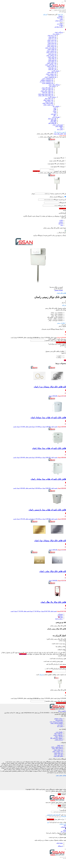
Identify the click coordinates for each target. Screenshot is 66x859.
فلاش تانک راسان (58, 133)
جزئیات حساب (59, 20)
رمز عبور (63, 814)
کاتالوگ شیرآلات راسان (56, 723)
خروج (61, 22)
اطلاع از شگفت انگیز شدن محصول (54, 351)
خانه (65, 133)
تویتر (61, 225)
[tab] (31, 614)
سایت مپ (60, 724)
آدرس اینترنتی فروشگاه (59, 199)
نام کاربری (62, 810)
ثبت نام (45, 14)
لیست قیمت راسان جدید (56, 721)
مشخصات (60, 615)
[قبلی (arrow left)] (65, 858)
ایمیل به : (58, 356)
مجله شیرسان (59, 720)
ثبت (65, 360)
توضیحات (60, 614)
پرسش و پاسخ (59, 618)
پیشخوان (60, 16)
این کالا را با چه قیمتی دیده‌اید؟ (58, 193)
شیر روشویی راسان (57, 751)
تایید (59, 794)
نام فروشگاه (62, 202)
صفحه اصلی (59, 843)
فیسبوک (60, 223)
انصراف (63, 794)
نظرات (61, 25)
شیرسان (41, 674)
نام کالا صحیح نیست (59, 158)
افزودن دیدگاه (23, 654)
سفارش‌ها (60, 17)
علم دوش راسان (58, 754)
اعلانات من (60, 23)
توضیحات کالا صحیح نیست (57, 166)
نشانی (61, 19)
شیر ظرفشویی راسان (57, 747)
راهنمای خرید (59, 732)
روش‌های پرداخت (58, 735)
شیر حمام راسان (58, 753)
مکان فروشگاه (62, 205)
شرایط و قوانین (59, 739)
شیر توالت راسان (58, 750)
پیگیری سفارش (58, 26)
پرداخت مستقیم (58, 718)
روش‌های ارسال (58, 733)
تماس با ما (60, 726)
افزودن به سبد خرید (61, 342)
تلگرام (61, 220)
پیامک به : (58, 357)
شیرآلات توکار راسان (57, 748)
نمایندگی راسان (59, 736)
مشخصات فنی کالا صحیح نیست (56, 163)
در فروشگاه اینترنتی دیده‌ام (57, 196)
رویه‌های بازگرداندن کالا (56, 738)
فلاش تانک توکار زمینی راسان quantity (55, 340)
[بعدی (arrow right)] (63, 858)
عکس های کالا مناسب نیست (56, 160)
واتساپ (61, 222)
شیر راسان (60, 745)
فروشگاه (60, 846)
